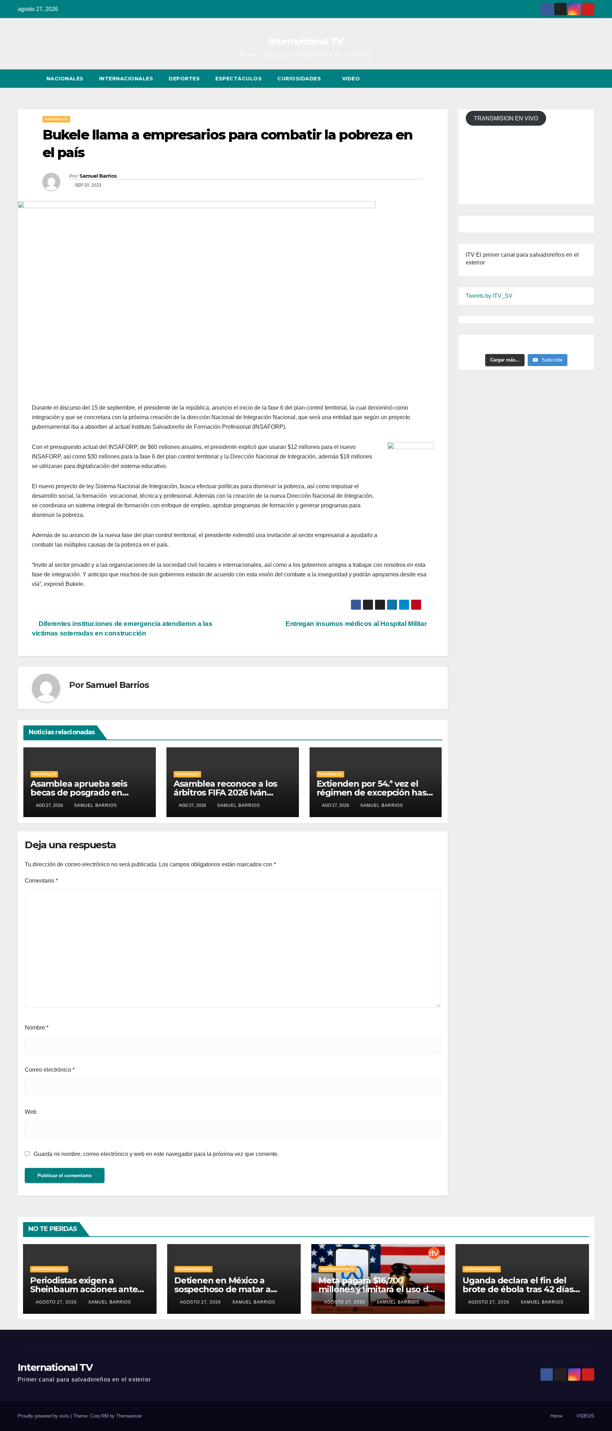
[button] (576, 78)
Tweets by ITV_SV (489, 296)
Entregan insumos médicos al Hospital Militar (356, 623)
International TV (306, 41)
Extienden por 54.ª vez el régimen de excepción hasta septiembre (376, 792)
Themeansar (128, 1416)
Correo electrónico (50, 1070)
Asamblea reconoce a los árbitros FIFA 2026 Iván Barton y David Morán (225, 792)
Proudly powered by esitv (44, 1416)
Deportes (184, 78)
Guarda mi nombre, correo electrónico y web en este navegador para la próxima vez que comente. (156, 1154)
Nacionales (65, 78)
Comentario (41, 881)
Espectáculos (238, 78)
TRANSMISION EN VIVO (506, 118)
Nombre (37, 1028)
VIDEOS (585, 1416)
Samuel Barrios (98, 176)
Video (352, 78)
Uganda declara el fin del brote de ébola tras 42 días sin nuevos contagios (518, 1289)
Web (30, 1112)
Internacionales (126, 78)
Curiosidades (300, 78)
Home (556, 1416)
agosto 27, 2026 (57, 1302)
